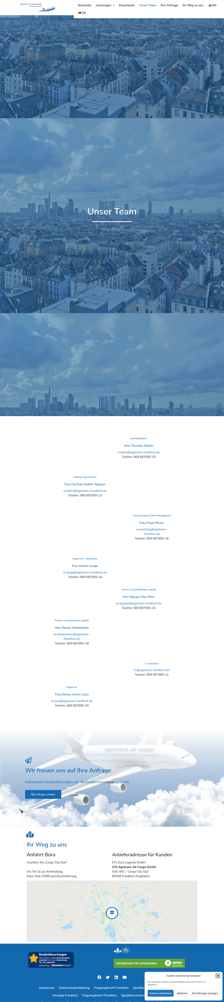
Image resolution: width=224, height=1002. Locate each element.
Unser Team (147, 5)
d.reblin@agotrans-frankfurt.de (85, 491)
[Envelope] (124, 977)
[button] (217, 975)
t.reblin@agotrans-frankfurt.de (138, 452)
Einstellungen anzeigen (205, 993)
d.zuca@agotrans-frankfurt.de (71, 701)
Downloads (127, 5)
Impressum (46, 988)
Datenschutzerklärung (74, 988)
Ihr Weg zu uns (193, 5)
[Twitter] (108, 977)
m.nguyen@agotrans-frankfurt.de (139, 603)
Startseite (84, 5)
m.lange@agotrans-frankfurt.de (85, 572)
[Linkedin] (116, 977)
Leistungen (103, 5)
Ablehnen (182, 993)
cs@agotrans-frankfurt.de (152, 670)
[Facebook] (99, 977)
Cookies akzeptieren (160, 993)
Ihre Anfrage (169, 5)
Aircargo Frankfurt (65, 995)
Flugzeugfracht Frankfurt (111, 988)
